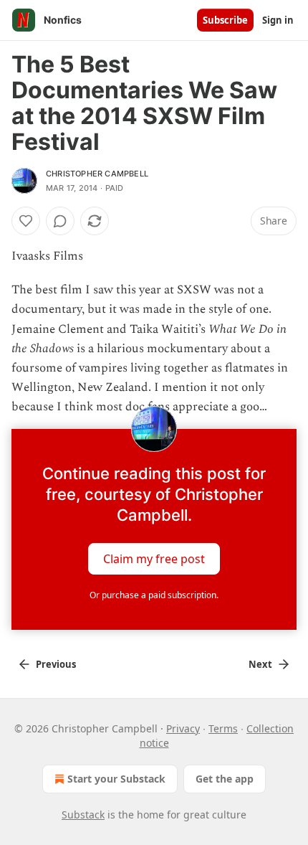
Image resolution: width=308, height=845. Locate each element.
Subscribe (225, 20)
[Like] (25, 221)
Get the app (225, 778)
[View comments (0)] (60, 221)
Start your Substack (116, 778)
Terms (223, 728)
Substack (83, 814)
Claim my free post (154, 558)
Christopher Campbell (97, 174)
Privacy (183, 728)
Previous (56, 664)
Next (260, 664)
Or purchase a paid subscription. (154, 595)
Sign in (278, 20)
